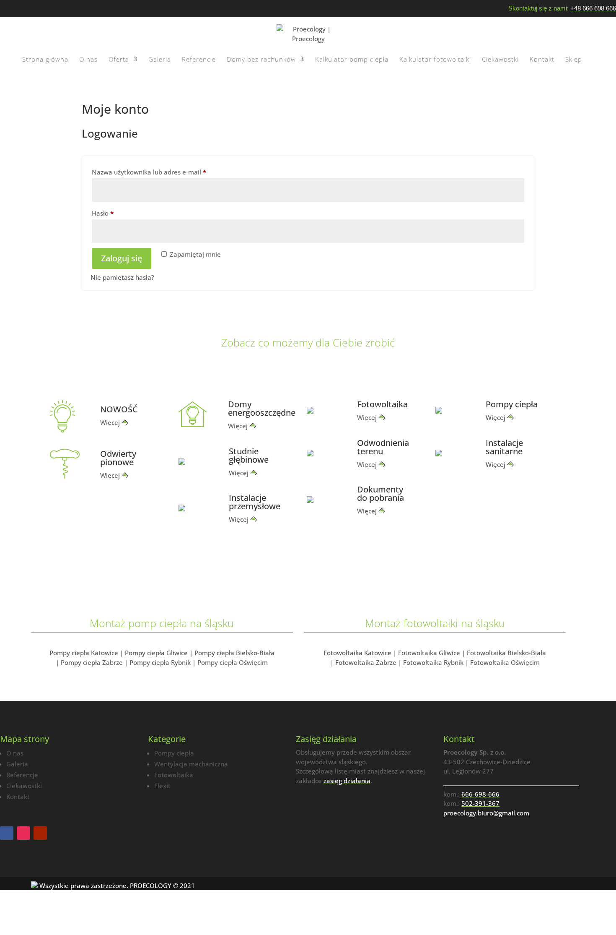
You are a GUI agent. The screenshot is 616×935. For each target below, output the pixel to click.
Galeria (159, 59)
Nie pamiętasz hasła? (122, 277)
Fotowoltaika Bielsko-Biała (506, 653)
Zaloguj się (121, 258)
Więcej (110, 422)
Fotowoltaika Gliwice (429, 653)
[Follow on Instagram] (23, 833)
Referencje (199, 59)
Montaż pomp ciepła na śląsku (162, 623)
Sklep (573, 59)
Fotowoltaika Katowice (357, 653)
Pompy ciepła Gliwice (156, 653)
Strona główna (45, 59)
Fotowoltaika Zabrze (365, 662)
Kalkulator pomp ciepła (351, 59)
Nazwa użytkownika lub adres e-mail (165, 171)
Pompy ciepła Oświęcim (232, 662)
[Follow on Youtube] (40, 833)
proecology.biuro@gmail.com (486, 813)
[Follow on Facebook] (6, 833)
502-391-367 (480, 803)
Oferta (119, 59)
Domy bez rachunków (261, 59)
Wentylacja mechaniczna (191, 764)
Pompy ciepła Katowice (83, 653)
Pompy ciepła (174, 753)
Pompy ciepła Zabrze (92, 662)
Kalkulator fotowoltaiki (435, 59)
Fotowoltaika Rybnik (433, 662)
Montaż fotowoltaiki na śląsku (435, 623)
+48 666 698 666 (593, 8)
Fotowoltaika (173, 775)
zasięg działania (347, 780)
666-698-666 (480, 794)
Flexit (162, 785)
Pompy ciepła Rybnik (160, 662)
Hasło (119, 212)
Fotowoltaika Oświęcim (505, 662)
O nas (88, 59)
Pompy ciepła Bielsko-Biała (234, 653)
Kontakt (542, 59)
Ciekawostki (500, 59)
